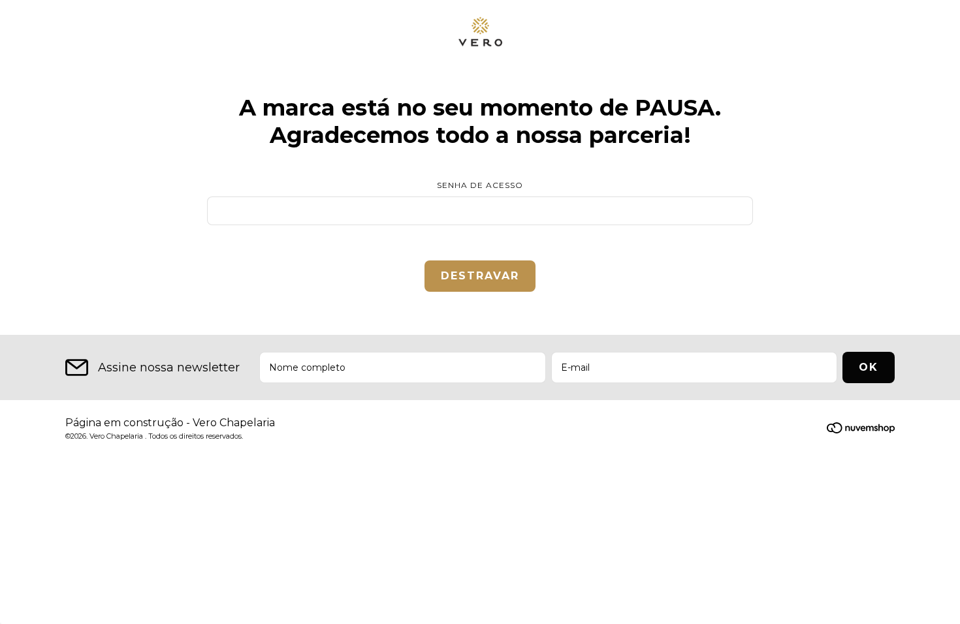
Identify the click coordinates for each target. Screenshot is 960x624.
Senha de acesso (480, 185)
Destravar (480, 276)
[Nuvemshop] (861, 430)
